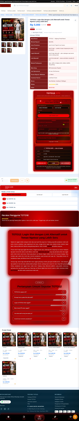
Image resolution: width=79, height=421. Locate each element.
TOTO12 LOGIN (11, 10)
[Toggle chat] (75, 417)
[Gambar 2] (9, 44)
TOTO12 (3, 10)
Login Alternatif (65, 194)
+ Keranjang (14, 180)
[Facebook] (1, 409)
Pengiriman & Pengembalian (62, 403)
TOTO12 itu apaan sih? (20, 292)
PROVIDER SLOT (42, 105)
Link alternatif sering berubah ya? (23, 313)
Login (78, 1)
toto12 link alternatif (43, 251)
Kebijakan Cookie (59, 401)
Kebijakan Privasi (59, 399)
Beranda (53, 1)
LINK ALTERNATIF (65, 163)
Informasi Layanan (32, 401)
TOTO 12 (61, 10)
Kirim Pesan (6, 402)
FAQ (29, 403)
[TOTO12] (5, 5)
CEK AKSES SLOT (53, 115)
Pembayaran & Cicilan (60, 406)
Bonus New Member (14, 194)
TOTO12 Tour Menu (60, 1)
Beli (22, 180)
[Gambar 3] (15, 44)
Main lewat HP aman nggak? (22, 308)
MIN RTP (40, 110)
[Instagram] (5, 409)
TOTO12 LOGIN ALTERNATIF (34, 10)
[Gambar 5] (3, 50)
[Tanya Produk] (27, 180)
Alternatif (55, 418)
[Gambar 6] (9, 50)
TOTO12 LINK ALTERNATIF (50, 10)
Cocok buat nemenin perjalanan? (23, 318)
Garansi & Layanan (59, 408)
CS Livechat (68, 1)
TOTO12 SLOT (21, 10)
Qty (2, 178)
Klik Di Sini (52, 87)
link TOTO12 (14, 270)
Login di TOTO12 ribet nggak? (22, 302)
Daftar (74, 1)
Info (76, 187)
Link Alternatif (39, 194)
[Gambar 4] (20, 44)
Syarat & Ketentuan (59, 397)
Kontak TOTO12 (32, 399)
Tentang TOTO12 (32, 397)
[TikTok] (8, 409)
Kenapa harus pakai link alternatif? (23, 297)
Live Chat (70, 418)
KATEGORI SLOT (58, 105)
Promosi (8, 418)
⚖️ (71, 5)
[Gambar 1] (3, 44)
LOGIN (53, 163)
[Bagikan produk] (75, 20)
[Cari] (15, 5)
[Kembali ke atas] (75, 413)
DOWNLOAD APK (42, 163)
